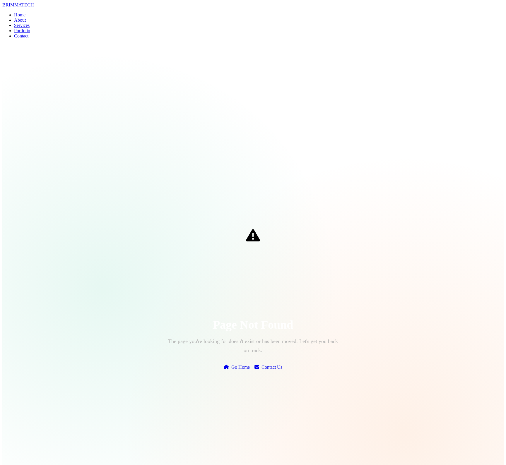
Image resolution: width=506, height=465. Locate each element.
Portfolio (22, 30)
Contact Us (270, 367)
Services (22, 25)
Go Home (239, 367)
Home (19, 14)
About (20, 20)
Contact (21, 35)
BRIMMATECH (18, 4)
